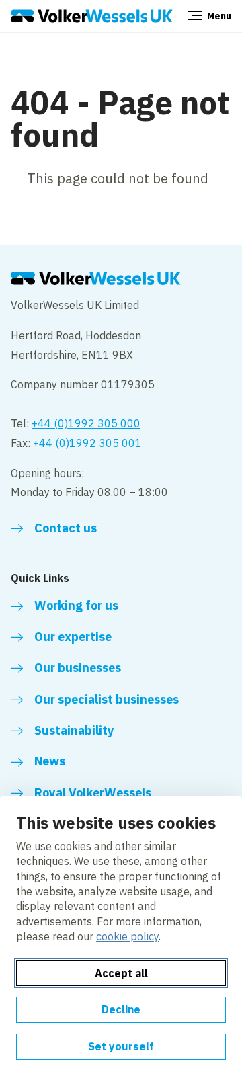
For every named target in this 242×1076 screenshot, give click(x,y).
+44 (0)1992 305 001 (87, 443)
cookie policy (127, 936)
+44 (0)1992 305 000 (86, 423)
